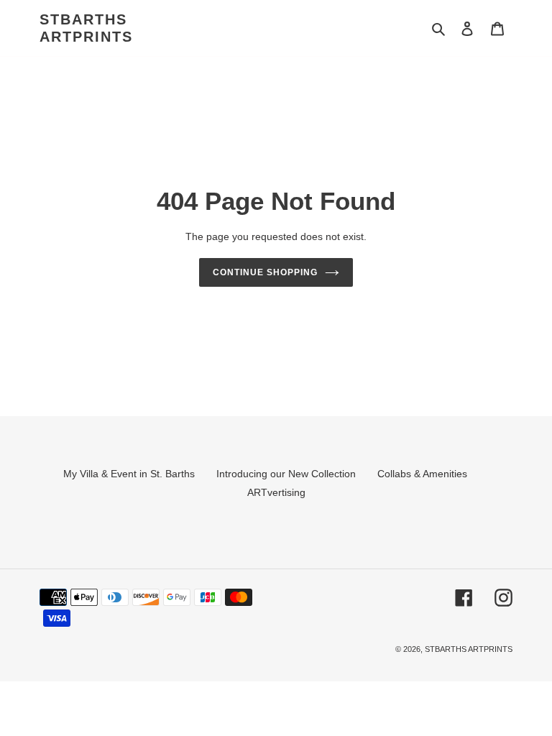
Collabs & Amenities (422, 473)
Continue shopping (265, 272)
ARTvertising (276, 492)
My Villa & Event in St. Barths (129, 473)
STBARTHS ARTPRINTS (86, 28)
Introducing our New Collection (286, 473)
